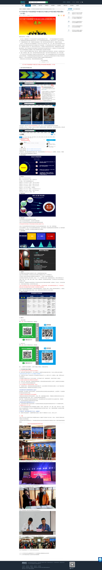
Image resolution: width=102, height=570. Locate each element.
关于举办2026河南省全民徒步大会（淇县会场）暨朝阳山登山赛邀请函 (77, 18)
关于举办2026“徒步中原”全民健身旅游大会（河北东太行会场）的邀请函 (77, 13)
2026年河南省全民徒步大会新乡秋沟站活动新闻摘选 (30, 554)
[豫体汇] (23, 2)
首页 (22, 5)
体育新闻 (28, 5)
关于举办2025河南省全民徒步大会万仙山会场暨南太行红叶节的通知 (77, 22)
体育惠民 (53, 5)
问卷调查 (100, 559)
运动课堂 (59, 5)
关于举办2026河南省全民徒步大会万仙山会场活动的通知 (77, 26)
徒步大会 (40, 5)
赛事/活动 (65, 5)
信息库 (77, 5)
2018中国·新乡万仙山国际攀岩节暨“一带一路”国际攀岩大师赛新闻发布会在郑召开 (35, 553)
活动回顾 (71, 5)
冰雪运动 (46, 5)
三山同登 (34, 5)
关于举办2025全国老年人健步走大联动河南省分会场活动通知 (77, 31)
